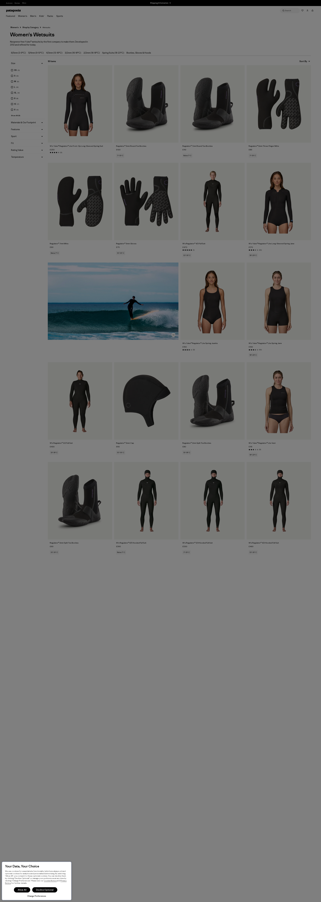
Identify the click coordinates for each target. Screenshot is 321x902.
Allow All (22, 889)
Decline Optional (45, 889)
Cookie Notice (50, 880)
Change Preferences (36, 896)
